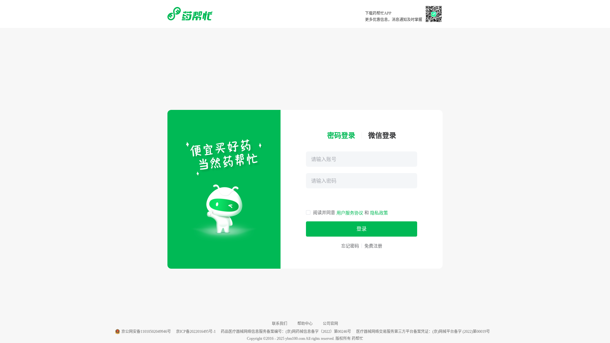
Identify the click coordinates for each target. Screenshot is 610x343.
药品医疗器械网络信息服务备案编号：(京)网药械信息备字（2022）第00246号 (286, 331)
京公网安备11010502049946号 (146, 331)
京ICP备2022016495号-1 (196, 331)
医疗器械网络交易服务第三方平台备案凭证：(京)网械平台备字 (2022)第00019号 (423, 331)
